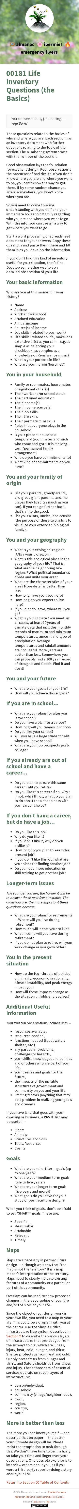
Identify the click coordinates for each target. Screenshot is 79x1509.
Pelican (36, 1501)
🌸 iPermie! (49, 44)
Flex (47, 1501)
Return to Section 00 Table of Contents (37, 1482)
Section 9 (13, 1336)
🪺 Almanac (21, 44)
